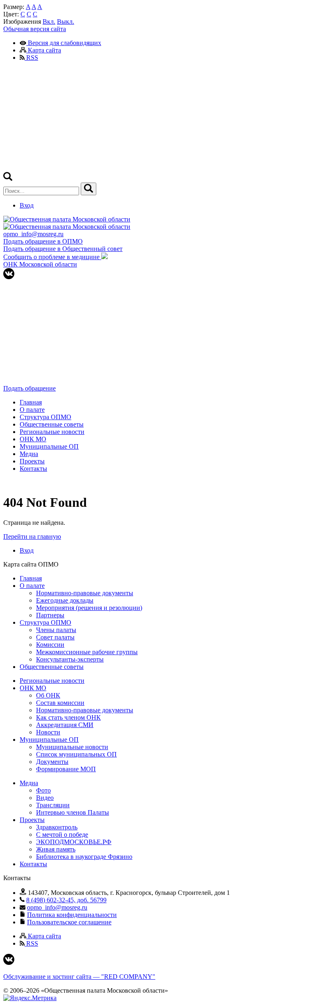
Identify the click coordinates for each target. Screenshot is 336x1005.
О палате (32, 409)
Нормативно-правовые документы (84, 592)
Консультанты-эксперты (70, 659)
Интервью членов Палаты (72, 812)
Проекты (32, 461)
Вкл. (49, 21)
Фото (43, 790)
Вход (27, 205)
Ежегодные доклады (64, 600)
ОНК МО (33, 439)
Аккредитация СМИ (64, 724)
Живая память (55, 849)
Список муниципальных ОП (76, 754)
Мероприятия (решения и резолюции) (89, 607)
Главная (31, 402)
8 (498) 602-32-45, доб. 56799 (66, 900)
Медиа (29, 453)
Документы (52, 761)
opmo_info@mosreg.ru (33, 233)
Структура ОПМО (45, 416)
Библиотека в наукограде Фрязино (84, 856)
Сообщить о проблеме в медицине (52, 256)
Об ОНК (48, 695)
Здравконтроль (56, 827)
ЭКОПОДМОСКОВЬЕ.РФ (73, 841)
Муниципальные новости (72, 746)
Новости (48, 732)
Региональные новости (52, 431)
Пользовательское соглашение (69, 922)
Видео (45, 797)
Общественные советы (52, 424)
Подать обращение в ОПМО (43, 241)
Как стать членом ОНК (68, 717)
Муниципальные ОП (49, 446)
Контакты (33, 468)
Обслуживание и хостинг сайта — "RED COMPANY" (79, 976)
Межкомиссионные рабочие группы (87, 651)
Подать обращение (29, 388)
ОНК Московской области (40, 264)
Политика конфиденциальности (72, 914)
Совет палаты (55, 637)
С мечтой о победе (62, 834)
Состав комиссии (60, 702)
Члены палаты (56, 629)
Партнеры (50, 615)
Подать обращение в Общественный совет (63, 248)
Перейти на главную (32, 536)
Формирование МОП (66, 769)
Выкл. (65, 21)
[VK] (8, 276)
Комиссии (50, 644)
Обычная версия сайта (34, 28)
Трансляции (53, 805)
